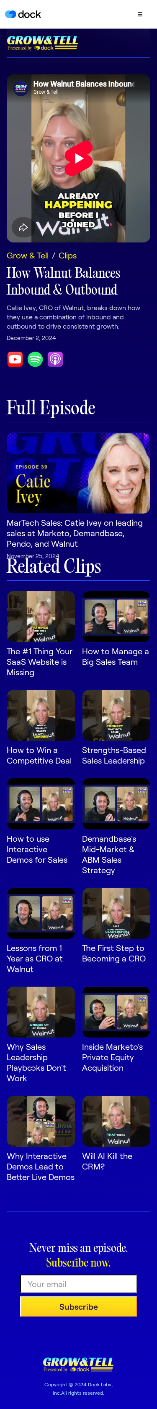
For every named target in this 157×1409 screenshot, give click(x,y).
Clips (68, 255)
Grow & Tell (28, 255)
